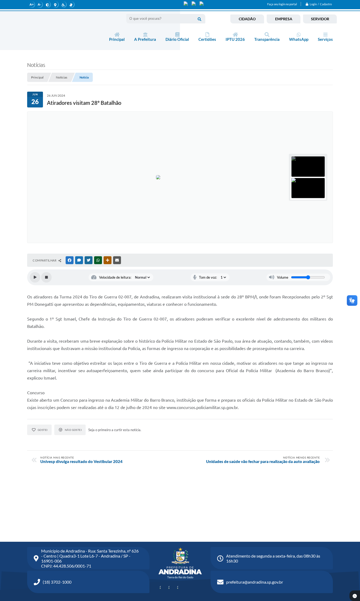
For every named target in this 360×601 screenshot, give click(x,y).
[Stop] (46, 277)
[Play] (35, 277)
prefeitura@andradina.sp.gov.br (254, 581)
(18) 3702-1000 (57, 581)
